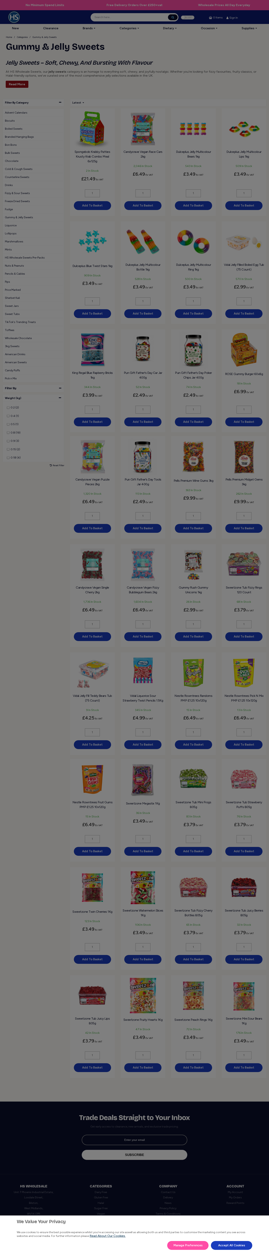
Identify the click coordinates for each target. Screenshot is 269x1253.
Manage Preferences (187, 1245)
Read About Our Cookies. (108, 1236)
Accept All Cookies (231, 1245)
